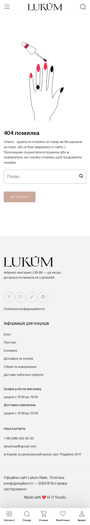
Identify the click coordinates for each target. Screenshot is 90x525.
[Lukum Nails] (45, 6)
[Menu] (7, 6)
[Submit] (81, 176)
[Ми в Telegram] (43, 297)
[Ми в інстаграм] (20, 297)
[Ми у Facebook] (9, 297)
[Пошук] (83, 6)
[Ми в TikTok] (31, 297)
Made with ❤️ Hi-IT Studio (45, 497)
